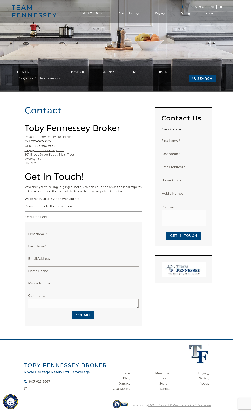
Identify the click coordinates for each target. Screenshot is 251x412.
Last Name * (37, 246)
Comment (169, 207)
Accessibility (121, 388)
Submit (83, 315)
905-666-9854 (45, 146)
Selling (185, 13)
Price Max (107, 72)
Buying (160, 13)
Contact (124, 383)
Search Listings (129, 13)
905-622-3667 (196, 7)
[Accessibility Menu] (10, 402)
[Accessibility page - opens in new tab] (120, 406)
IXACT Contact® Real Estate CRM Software (179, 405)
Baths (163, 72)
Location (23, 72)
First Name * (37, 234)
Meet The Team (93, 13)
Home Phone (38, 271)
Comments (36, 295)
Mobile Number (40, 283)
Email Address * (40, 258)
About (210, 13)
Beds (133, 72)
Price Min (77, 72)
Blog (126, 378)
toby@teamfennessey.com (44, 150)
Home (125, 373)
